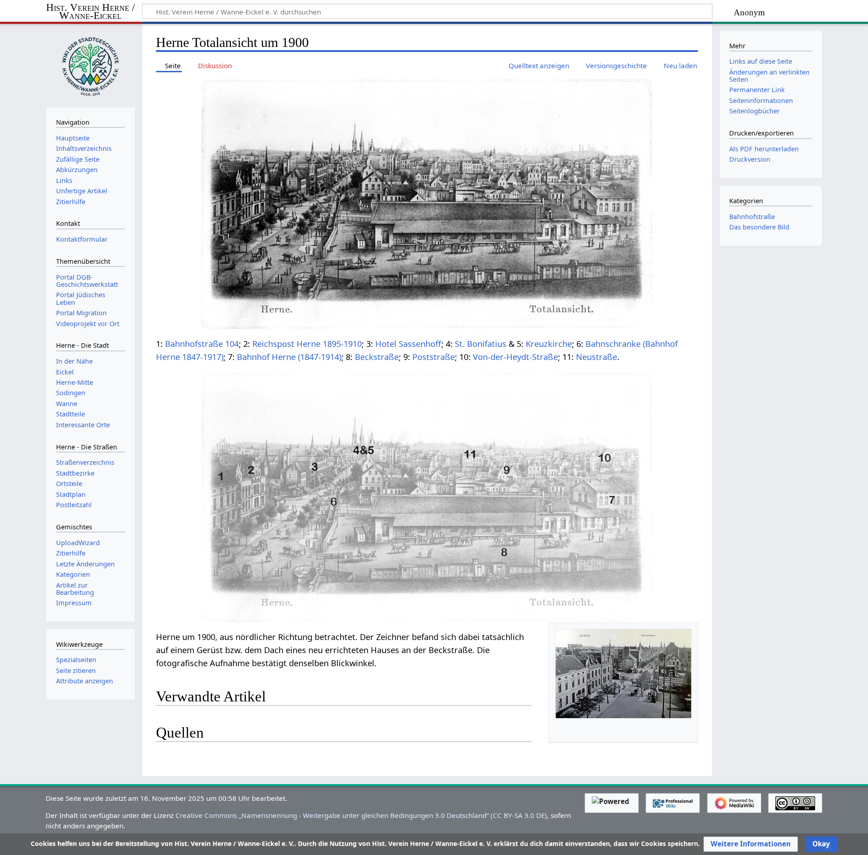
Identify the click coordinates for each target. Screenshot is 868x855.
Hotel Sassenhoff (408, 343)
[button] (750, 844)
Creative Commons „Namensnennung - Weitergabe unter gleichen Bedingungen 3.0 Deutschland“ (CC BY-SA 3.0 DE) (361, 815)
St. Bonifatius (480, 343)
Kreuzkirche (549, 343)
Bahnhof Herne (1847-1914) (289, 356)
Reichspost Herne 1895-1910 (307, 343)
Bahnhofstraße (752, 216)
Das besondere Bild (759, 227)
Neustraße (596, 356)
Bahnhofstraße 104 (202, 343)
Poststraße (433, 356)
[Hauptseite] (90, 64)
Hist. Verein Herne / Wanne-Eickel (90, 12)
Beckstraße (377, 356)
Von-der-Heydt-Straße (515, 356)
